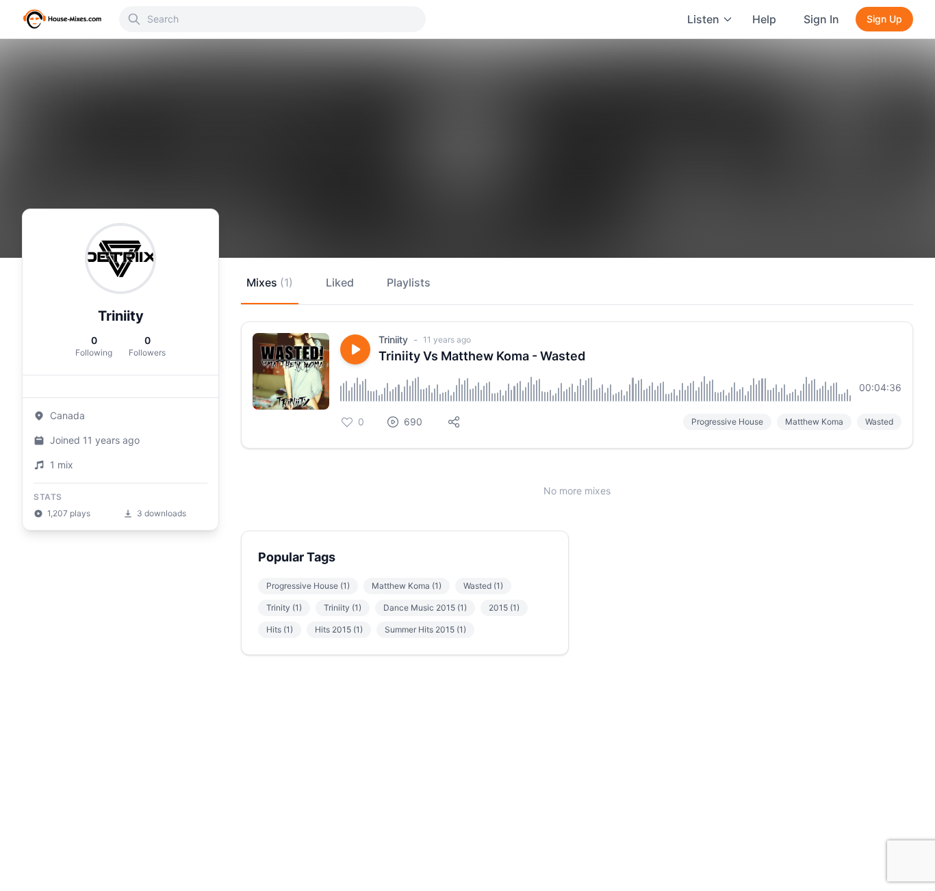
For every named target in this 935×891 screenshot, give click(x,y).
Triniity (393, 339)
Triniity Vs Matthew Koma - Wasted (482, 356)
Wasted (879, 421)
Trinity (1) (284, 607)
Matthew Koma (814, 421)
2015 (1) (504, 607)
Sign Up (884, 19)
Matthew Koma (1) (406, 586)
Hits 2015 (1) (339, 629)
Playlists (409, 282)
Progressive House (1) (308, 586)
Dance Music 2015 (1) (425, 607)
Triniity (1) (342, 607)
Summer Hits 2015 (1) (425, 629)
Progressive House (727, 421)
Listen (703, 19)
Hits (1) (279, 629)
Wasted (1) (483, 586)
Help (764, 19)
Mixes (269, 282)
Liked (340, 282)
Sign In (821, 19)
